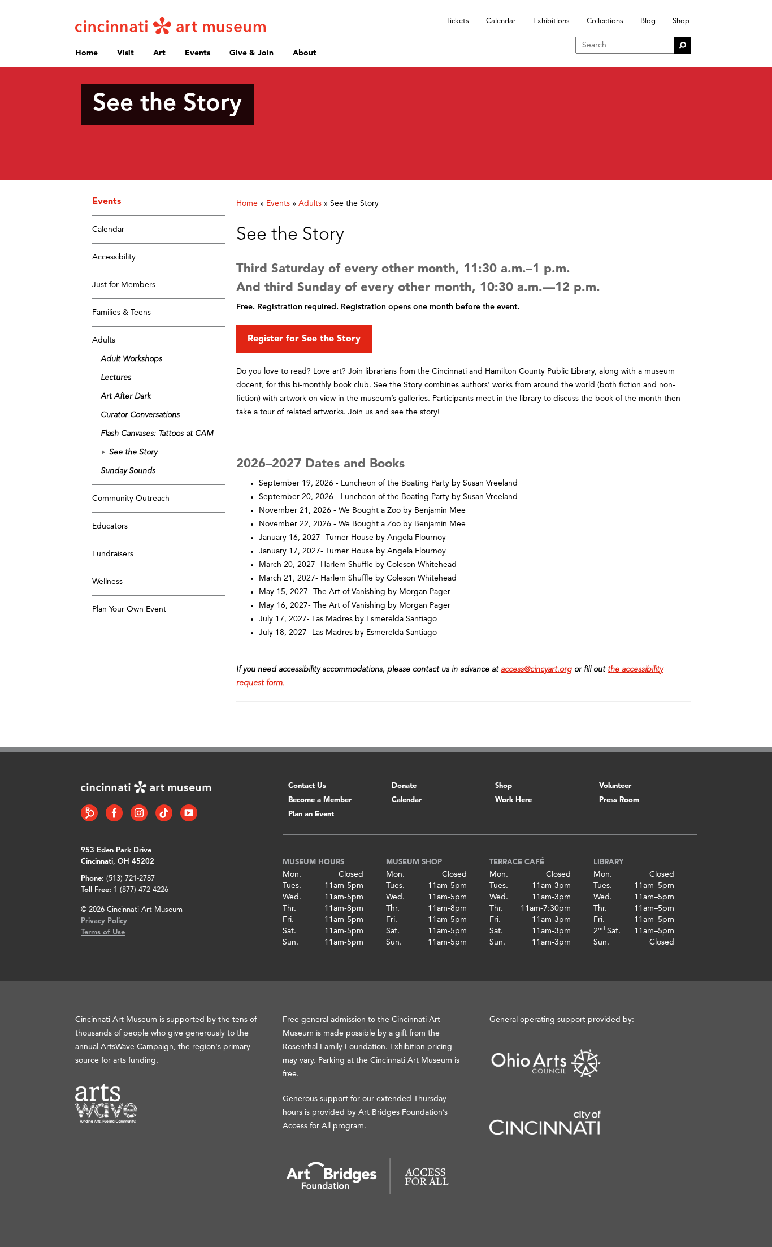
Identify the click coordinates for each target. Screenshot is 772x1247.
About (304, 53)
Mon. (292, 874)
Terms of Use (103, 932)
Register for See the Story (304, 339)
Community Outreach (131, 499)
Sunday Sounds (128, 471)
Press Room (619, 800)
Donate (404, 786)
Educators (110, 526)
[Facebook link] (114, 812)
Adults (103, 340)
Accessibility (114, 257)
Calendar (501, 21)
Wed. (292, 897)
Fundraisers (112, 554)
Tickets (457, 21)
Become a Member (320, 800)
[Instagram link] (139, 812)
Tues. (292, 886)
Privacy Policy (104, 921)
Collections (605, 21)
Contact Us (307, 786)
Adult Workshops (131, 359)
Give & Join (251, 53)
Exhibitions (551, 21)
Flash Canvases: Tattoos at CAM (157, 434)
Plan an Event (311, 814)
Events (197, 53)
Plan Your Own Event (129, 609)
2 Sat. (607, 931)
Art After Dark (126, 396)
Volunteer (615, 786)
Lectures (116, 378)
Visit (125, 53)
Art (159, 53)
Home (86, 53)
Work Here (513, 800)
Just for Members (123, 285)
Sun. (290, 942)
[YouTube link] (188, 812)
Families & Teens (121, 313)
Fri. (288, 920)
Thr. (289, 908)
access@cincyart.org (536, 669)
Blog (648, 21)
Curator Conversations (140, 415)
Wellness (107, 582)
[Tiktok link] (163, 812)
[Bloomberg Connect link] (89, 812)
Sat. (289, 931)
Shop (681, 21)
